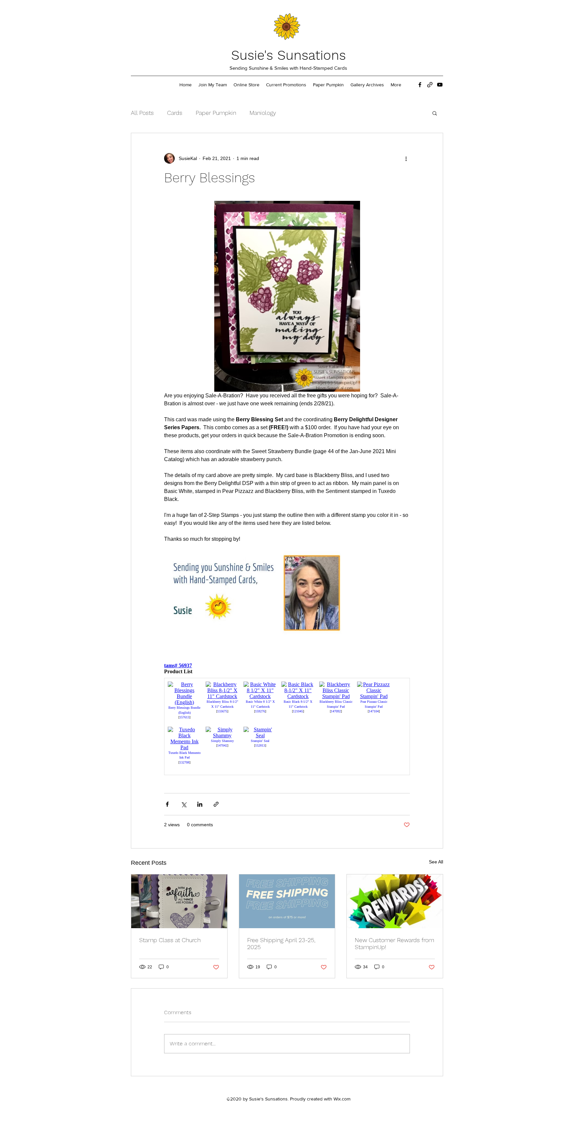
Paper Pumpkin (216, 112)
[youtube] (439, 84)
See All (436, 861)
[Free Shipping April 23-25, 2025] (287, 901)
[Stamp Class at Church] (179, 901)
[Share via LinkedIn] (200, 804)
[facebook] (420, 84)
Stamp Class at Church (170, 939)
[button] (434, 113)
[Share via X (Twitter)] (183, 804)
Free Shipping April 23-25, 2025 (281, 943)
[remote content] (287, 720)
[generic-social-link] (430, 84)
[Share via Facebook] (167, 804)
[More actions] (406, 158)
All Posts (142, 112)
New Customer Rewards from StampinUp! (394, 943)
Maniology (262, 112)
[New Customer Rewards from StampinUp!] (395, 901)
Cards (174, 112)
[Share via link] (216, 804)
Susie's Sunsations (288, 55)
